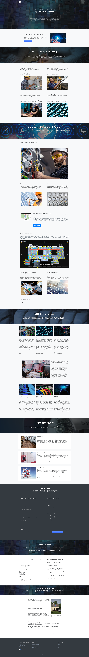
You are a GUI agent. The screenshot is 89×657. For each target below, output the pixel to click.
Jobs (59, 646)
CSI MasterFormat (57, 532)
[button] (21, 254)
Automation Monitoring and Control (38, 646)
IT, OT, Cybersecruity (35, 649)
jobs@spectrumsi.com (22, 562)
